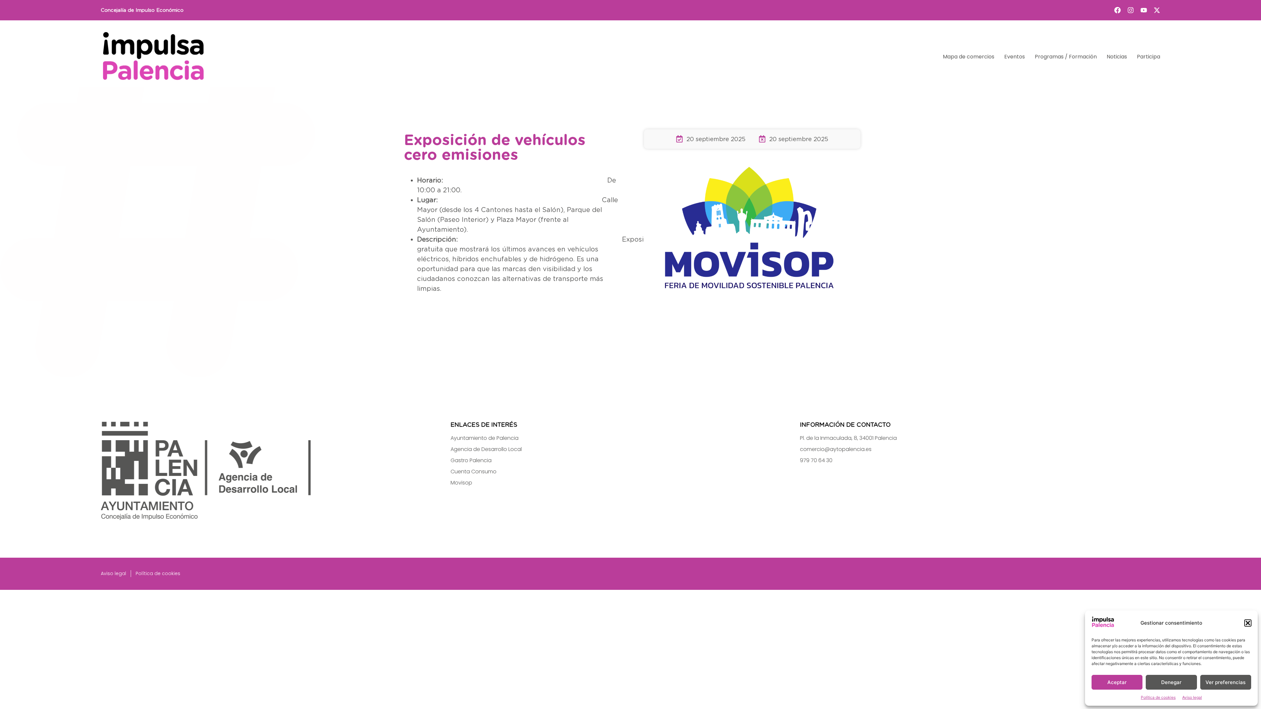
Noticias (1117, 56)
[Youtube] (1143, 10)
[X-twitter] (1157, 10)
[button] (1248, 623)
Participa (1148, 56)
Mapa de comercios (968, 56)
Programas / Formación (1066, 56)
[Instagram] (1130, 10)
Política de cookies (1158, 697)
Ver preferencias (1226, 682)
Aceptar (1117, 682)
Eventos (1014, 56)
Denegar (1171, 682)
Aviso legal (1192, 697)
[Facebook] (1117, 10)
